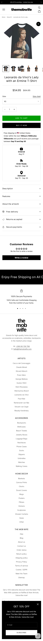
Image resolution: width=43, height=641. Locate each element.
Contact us (21, 546)
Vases (21, 518)
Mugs (21, 494)
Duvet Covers (21, 490)
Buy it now (21, 125)
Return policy (21, 554)
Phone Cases (21, 446)
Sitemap (21, 577)
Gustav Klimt (21, 383)
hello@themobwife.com (22, 349)
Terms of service (21, 566)
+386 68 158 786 (23, 346)
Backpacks (21, 423)
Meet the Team (21, 574)
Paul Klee (21, 399)
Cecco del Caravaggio (21, 363)
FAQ (21, 534)
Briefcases (21, 427)
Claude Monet (21, 367)
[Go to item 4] (28, 68)
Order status (21, 550)
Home (3, 17)
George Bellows (22, 379)
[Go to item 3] (21, 68)
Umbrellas (21, 458)
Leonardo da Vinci (21, 395)
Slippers (21, 454)
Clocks (21, 486)
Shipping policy (22, 558)
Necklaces (21, 443)
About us (21, 542)
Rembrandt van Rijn (21, 403)
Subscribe (21, 632)
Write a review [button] (21, 257)
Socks (21, 450)
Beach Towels (21, 431)
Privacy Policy (21, 562)
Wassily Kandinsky (21, 411)
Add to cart (21, 118)
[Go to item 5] (36, 68)
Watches (21, 462)
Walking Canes (21, 466)
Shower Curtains (21, 514)
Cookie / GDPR (21, 570)
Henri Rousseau (22, 387)
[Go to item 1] (5, 68)
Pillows (21, 502)
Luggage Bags (21, 439)
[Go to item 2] (13, 68)
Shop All (9, 17)
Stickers (21, 506)
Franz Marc (21, 375)
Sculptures (21, 510)
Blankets (21, 478)
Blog (21, 538)
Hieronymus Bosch (21, 391)
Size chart (37, 96)
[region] (21, 296)
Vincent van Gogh (21, 407)
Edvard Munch (21, 371)
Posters (21, 498)
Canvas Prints (21, 482)
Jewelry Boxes (21, 435)
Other (21, 522)
